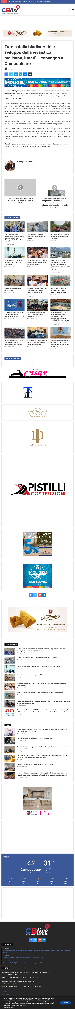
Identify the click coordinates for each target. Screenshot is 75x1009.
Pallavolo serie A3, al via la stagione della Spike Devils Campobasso (13, 262)
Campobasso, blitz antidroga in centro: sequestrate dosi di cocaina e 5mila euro (37, 342)
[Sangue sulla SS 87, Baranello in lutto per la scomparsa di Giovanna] (60, 226)
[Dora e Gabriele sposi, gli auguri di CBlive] (14, 280)
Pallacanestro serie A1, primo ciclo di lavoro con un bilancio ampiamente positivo (37, 262)
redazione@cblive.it (13, 984)
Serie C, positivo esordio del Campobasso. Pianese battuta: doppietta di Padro (13, 342)
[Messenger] (25, 74)
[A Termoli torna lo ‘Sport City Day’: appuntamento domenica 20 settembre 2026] (14, 305)
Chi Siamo (4, 991)
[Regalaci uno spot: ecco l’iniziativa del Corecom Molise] (9, 767)
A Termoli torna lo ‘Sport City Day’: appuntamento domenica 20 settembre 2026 (32, 1)
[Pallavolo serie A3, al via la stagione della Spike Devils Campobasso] (14, 252)
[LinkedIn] (16, 74)
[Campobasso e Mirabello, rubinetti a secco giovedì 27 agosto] (37, 226)
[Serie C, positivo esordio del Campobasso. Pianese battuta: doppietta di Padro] (14, 333)
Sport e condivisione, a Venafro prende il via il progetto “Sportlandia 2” (58, 290)
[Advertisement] (37, 21)
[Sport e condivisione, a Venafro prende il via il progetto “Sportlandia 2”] (60, 280)
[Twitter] (11, 74)
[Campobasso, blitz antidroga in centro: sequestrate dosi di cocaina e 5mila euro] (37, 333)
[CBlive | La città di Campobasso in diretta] (10, 9)
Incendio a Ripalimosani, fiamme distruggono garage (34, 738)
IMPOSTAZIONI (8, 1007)
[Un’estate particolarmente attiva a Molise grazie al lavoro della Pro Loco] (37, 305)
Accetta (65, 1003)
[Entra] (69, 10)
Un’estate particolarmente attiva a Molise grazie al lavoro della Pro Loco (36, 314)
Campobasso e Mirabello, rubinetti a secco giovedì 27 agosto (36, 236)
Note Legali (5, 994)
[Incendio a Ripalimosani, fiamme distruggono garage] (9, 740)
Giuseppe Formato (13, 69)
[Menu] (73, 10)
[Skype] (20, 74)
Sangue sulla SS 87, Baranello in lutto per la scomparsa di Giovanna (60, 236)
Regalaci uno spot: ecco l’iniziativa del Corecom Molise (35, 764)
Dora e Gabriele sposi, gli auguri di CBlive (30, 675)
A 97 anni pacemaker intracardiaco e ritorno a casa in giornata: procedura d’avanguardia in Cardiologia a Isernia (14, 238)
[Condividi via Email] (30, 74)
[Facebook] (6, 74)
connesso (15, 363)
